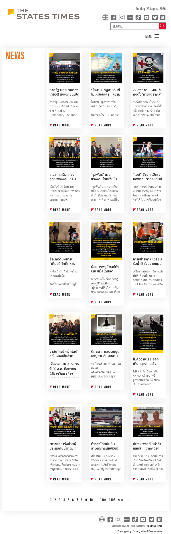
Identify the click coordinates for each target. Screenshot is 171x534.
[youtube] (147, 17)
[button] (152, 36)
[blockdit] (162, 17)
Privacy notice (140, 531)
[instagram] (122, 17)
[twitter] (155, 17)
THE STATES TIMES (154, 525)
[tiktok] (139, 17)
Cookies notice (155, 531)
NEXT (120, 500)
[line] (131, 17)
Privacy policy (125, 531)
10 (91, 499)
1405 (112, 499)
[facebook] (114, 17)
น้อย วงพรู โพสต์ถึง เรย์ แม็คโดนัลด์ (105, 269)
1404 (103, 499)
